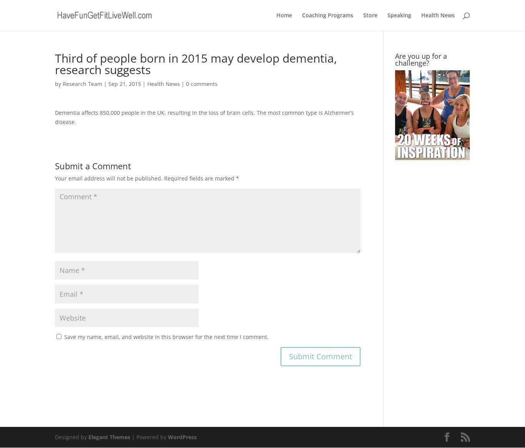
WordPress (182, 437)
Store (370, 16)
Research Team (82, 84)
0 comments (202, 84)
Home (284, 16)
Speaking (399, 16)
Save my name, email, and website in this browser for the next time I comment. (166, 337)
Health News (438, 16)
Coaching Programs (327, 16)
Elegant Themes (109, 437)
